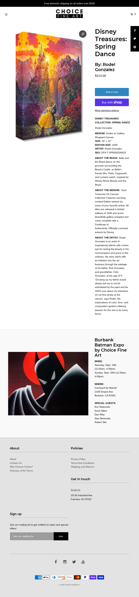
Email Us (75, 489)
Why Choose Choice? (21, 466)
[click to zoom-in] (82, 34)
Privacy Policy (78, 459)
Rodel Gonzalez (105, 67)
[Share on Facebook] (135, 30)
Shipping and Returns (82, 466)
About (13, 459)
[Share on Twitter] (135, 39)
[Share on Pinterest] (135, 47)
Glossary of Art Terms (21, 470)
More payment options (107, 110)
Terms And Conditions (82, 463)
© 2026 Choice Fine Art (69, 585)
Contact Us (16, 463)
